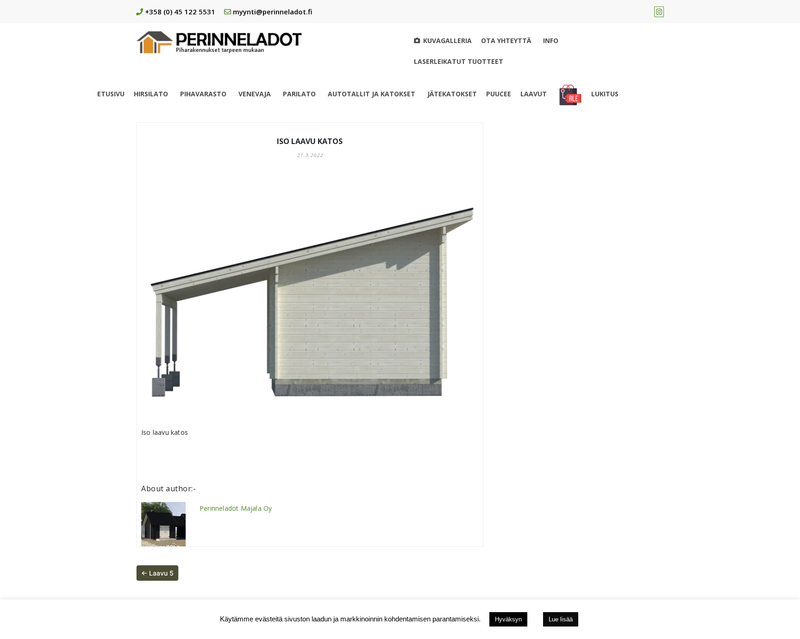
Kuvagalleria (447, 40)
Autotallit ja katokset (371, 93)
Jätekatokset (452, 93)
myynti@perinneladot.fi (272, 11)
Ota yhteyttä (506, 40)
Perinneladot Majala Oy (236, 508)
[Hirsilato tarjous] (570, 93)
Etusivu (111, 93)
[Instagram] (659, 11)
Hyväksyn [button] (508, 619)
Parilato (299, 93)
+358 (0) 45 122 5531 (180, 11)
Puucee (498, 93)
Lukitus (605, 93)
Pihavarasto (203, 93)
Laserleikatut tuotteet (458, 61)
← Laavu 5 (157, 573)
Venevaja (254, 93)
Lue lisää (561, 619)
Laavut (533, 93)
